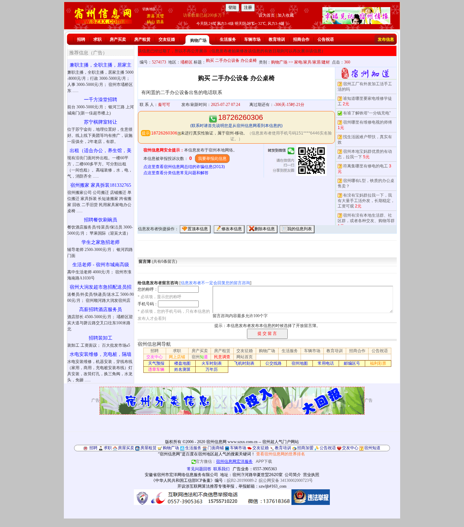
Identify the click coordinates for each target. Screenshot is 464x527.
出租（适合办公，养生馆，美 (100, 150)
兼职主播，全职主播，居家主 (100, 65)
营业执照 (311, 474)
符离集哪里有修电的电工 (365, 166)
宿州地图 (299, 363)
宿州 (200, 357)
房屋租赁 (148, 448)
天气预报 (156, 363)
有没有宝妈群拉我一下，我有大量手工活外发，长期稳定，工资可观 (366, 200)
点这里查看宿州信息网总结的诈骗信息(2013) (184, 166)
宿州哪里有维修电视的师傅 (367, 122)
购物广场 (198, 40)
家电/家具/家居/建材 (312, 62)
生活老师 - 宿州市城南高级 (100, 264)
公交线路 (273, 363)
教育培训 (277, 39)
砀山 (151, 21)
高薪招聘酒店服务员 (100, 309)
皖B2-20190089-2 (242, 480)
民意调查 (222, 357)
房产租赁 (142, 39)
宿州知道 (372, 448)
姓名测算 (182, 369)
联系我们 (221, 469)
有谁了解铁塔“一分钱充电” (367, 113)
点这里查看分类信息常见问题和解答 (176, 172)
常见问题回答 (199, 469)
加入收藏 (286, 15)
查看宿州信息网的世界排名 (280, 454)
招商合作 (301, 39)
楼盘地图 (182, 363)
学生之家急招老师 (101, 242)
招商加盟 (305, 448)
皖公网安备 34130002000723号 (286, 480)
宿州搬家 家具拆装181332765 (100, 185)
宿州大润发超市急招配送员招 (100, 287)
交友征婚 (167, 39)
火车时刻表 (211, 363)
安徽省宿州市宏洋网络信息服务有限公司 (181, 474)
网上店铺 (177, 357)
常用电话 (326, 363)
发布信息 (386, 39)
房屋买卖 (126, 448)
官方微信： (224, 461)
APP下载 (264, 461)
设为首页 (266, 15)
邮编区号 (352, 363)
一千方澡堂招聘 (100, 99)
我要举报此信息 (212, 158)
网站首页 (244, 357)
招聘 (81, 39)
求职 (97, 39)
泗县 (160, 21)
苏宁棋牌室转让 (100, 122)
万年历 (212, 369)
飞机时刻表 (244, 363)
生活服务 (228, 39)
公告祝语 (326, 39)
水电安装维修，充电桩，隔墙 (100, 354)
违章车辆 (156, 369)
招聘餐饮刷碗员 (100, 219)
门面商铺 (216, 448)
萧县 (151, 16)
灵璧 (160, 16)
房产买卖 (118, 39)
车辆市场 (252, 39)
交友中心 (154, 357)
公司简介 (293, 474)
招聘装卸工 (100, 338)
